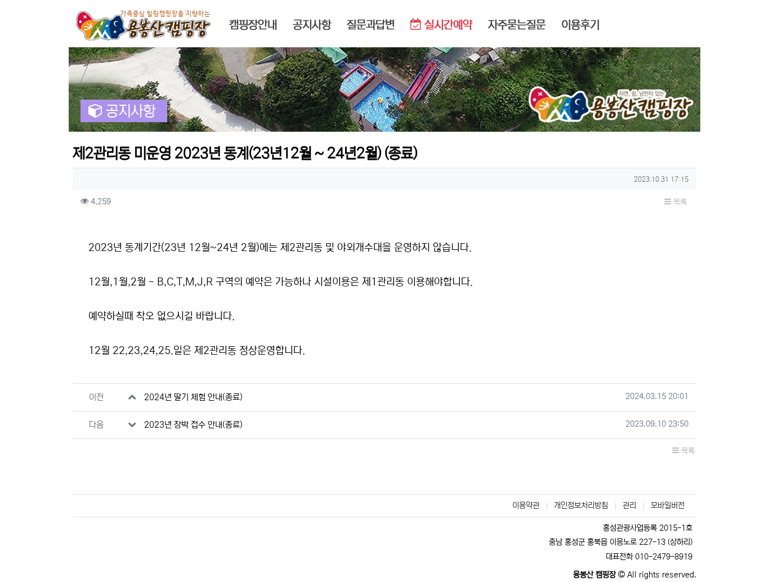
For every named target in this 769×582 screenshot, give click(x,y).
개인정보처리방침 (581, 505)
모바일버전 (668, 505)
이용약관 (525, 505)
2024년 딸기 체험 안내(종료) (193, 397)
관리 (629, 505)
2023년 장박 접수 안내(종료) (193, 424)
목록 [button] (679, 202)
